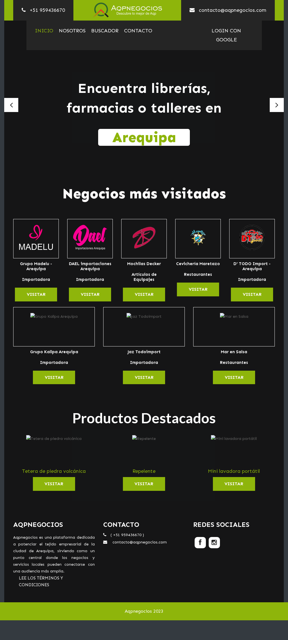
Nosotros (72, 31)
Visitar (36, 294)
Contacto (138, 31)
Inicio (44, 31)
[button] (11, 105)
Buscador (104, 31)
